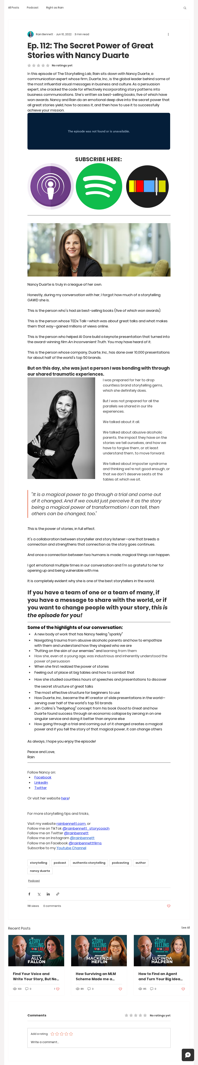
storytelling (38, 863)
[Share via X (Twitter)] (39, 894)
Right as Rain (55, 7)
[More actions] (168, 34)
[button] (185, 7)
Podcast (32, 7)
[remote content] (99, 131)
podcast (60, 863)
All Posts (13, 7)
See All (185, 928)
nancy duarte (40, 871)
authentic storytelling (89, 863)
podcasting (120, 863)
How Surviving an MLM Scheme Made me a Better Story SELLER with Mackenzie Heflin (97, 976)
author (141, 863)
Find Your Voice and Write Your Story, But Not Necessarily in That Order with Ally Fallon (35, 976)
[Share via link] (58, 894)
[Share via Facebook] (29, 894)
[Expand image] (69, 168)
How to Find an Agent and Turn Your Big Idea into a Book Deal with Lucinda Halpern (159, 976)
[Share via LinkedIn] (48, 894)
